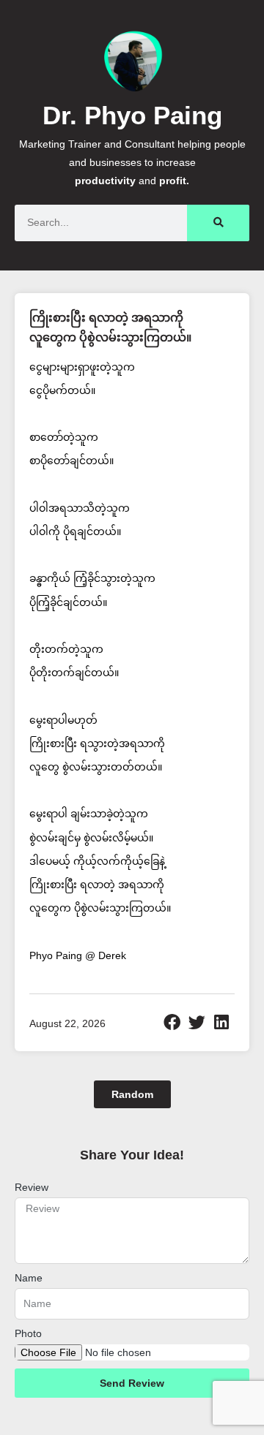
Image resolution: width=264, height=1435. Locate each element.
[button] (172, 1022)
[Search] (218, 223)
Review (31, 1187)
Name (29, 1278)
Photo (28, 1333)
